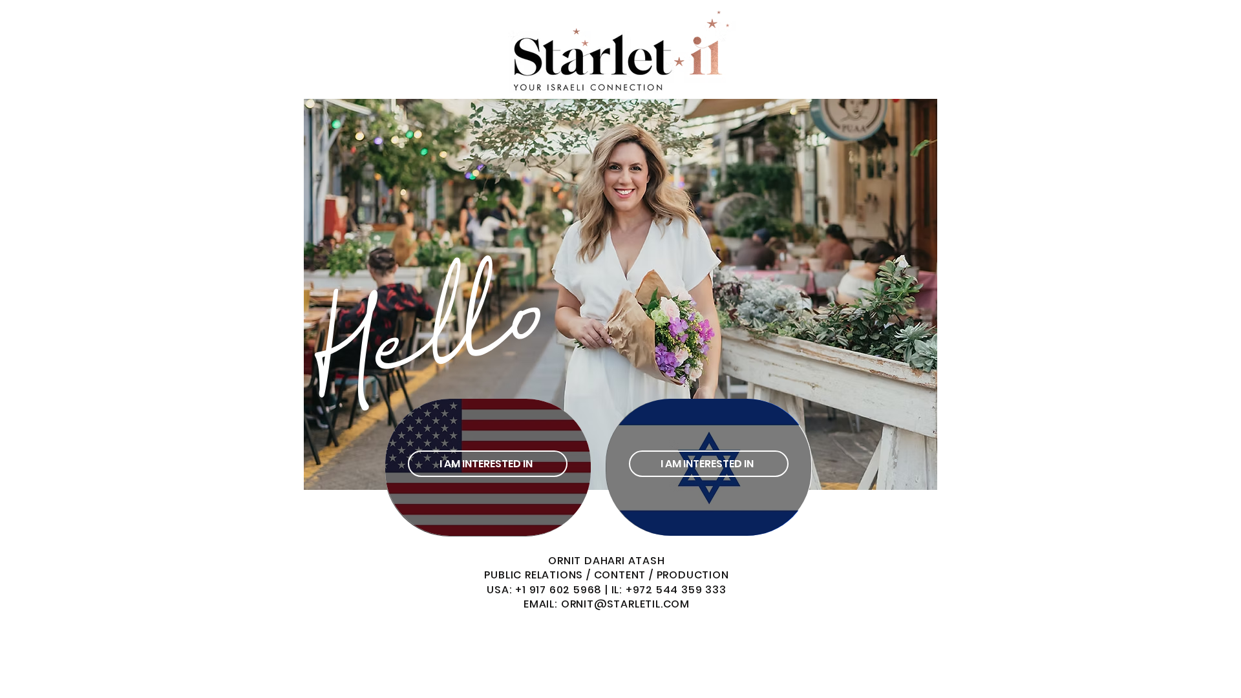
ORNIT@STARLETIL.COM (625, 604)
